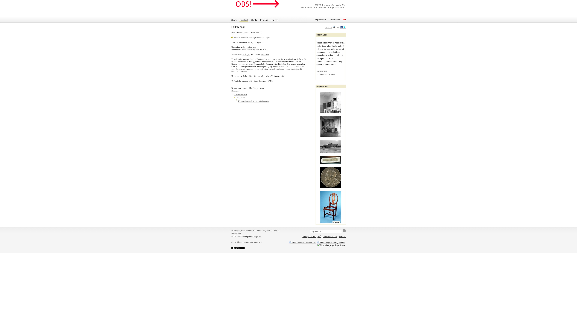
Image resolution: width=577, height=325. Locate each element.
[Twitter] (344, 27)
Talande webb (334, 19)
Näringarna (235, 91)
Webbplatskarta (309, 236)
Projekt (264, 20)
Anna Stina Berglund (250, 49)
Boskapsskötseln (240, 94)
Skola (254, 20)
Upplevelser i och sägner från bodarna (253, 101)
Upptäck (244, 20)
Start (234, 20)
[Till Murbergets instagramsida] (331, 242)
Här (344, 5)
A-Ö (319, 236)
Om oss (274, 20)
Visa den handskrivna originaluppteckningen (252, 37)
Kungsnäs (265, 54)
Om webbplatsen (330, 236)
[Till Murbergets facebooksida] (302, 242)
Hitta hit (342, 236)
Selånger (246, 54)
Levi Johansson (249, 47)
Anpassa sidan (320, 19)
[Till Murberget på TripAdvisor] (331, 245)
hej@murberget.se (253, 236)
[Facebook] (341, 27)
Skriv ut (328, 27)
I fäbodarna (240, 98)
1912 (265, 49)
